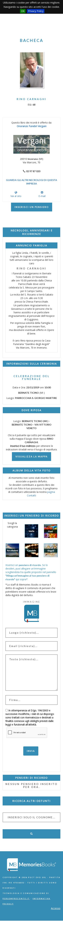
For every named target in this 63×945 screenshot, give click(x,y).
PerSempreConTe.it (16, 899)
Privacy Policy (35, 11)
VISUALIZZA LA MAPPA (31, 456)
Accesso (55, 908)
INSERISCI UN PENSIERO (32, 207)
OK (22, 11)
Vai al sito (15, 196)
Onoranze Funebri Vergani (31, 126)
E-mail (42, 196)
